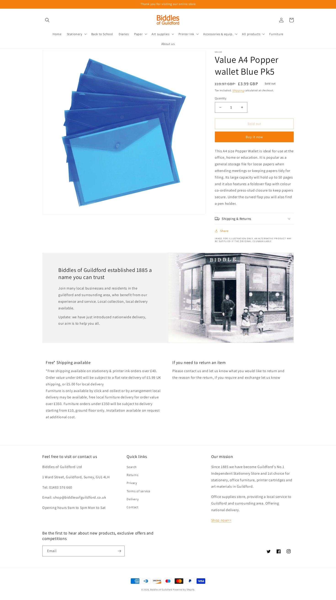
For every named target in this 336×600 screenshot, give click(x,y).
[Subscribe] (119, 551)
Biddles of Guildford (161, 589)
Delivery (133, 499)
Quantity (220, 98)
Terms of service (138, 491)
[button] (47, 20)
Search (132, 467)
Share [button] (224, 231)
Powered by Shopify (184, 589)
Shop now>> (221, 520)
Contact (132, 507)
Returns (132, 475)
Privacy (132, 483)
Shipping (238, 90)
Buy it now (254, 137)
